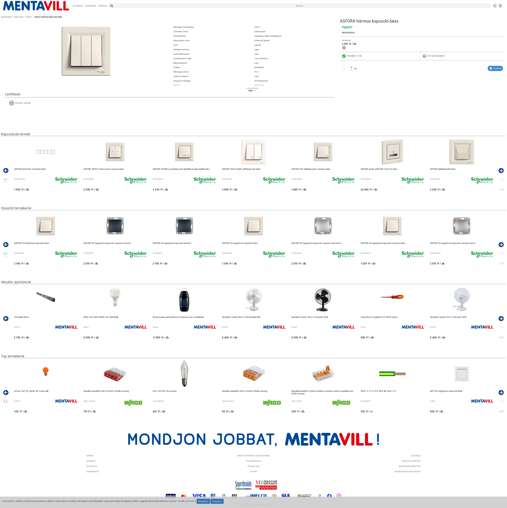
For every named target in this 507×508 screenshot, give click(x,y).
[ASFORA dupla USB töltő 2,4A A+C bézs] (392, 175)
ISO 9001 (253, 471)
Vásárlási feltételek (411, 461)
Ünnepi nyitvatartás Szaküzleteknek (253, 456)
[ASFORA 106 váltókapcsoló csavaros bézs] (323, 175)
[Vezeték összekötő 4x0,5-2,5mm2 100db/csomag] (115, 397)
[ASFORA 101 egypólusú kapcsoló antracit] (184, 249)
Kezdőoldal (6, 16)
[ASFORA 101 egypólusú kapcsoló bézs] (253, 249)
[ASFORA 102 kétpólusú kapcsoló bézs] (45, 249)
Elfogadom (203, 501)
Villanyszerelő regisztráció (407, 471)
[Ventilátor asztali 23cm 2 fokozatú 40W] (461, 323)
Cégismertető (92, 471)
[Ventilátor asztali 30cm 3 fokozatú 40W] (323, 323)
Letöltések (102, 5)
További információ (187, 501)
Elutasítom (217, 501)
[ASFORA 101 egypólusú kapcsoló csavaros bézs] (392, 249)
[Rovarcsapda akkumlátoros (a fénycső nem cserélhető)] (184, 323)
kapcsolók (19, 16)
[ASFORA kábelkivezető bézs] (461, 175)
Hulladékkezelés (253, 461)
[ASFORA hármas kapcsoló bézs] (86, 50)
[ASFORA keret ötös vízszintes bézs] (45, 175)
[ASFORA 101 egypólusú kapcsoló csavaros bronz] (461, 249)
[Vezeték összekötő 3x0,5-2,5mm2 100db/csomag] (253, 397)
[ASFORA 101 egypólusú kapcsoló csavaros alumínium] (323, 249)
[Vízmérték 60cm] (45, 323)
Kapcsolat (91, 461)
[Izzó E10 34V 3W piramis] (184, 397)
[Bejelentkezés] (494, 5)
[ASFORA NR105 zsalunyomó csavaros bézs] (115, 175)
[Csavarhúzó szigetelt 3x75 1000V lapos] (392, 323)
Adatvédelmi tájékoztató (410, 466)
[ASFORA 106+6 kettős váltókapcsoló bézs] (253, 175)
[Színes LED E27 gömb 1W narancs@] (45, 397)
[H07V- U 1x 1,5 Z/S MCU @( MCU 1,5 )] (392, 397)
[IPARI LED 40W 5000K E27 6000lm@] (115, 323)
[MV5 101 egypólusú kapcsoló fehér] (461, 397)
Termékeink (77, 5)
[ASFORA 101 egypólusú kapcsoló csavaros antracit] (115, 249)
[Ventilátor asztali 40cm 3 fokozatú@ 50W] (253, 323)
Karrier (89, 456)
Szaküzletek (90, 5)
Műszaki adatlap (22, 102)
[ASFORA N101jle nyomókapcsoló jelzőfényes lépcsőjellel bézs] (184, 175)
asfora (29, 16)
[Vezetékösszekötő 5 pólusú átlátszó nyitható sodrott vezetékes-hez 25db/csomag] (323, 397)
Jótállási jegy (253, 466)
